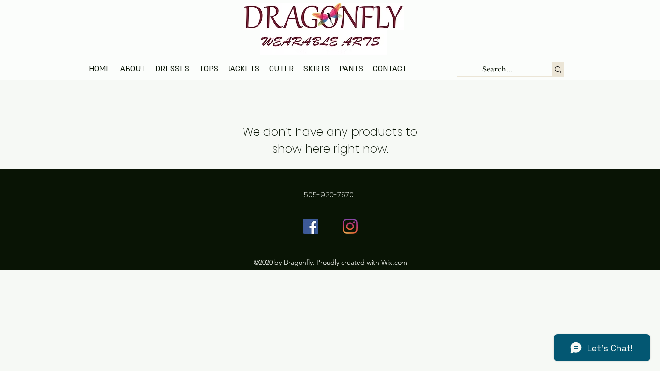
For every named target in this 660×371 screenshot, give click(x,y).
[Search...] (558, 69)
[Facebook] (310, 226)
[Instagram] (350, 226)
